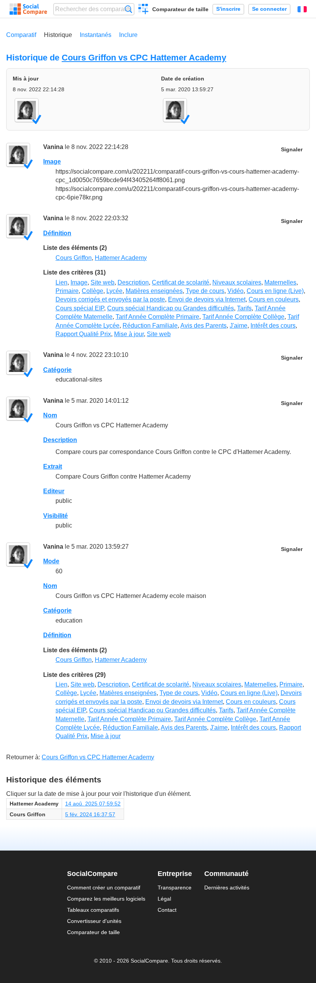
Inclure (128, 35)
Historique (58, 35)
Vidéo (235, 291)
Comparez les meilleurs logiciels (106, 899)
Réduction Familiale (150, 325)
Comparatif (21, 35)
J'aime (238, 325)
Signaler (292, 149)
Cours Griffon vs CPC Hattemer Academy (144, 57)
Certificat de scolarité (180, 282)
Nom (50, 415)
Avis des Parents (203, 325)
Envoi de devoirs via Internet (206, 299)
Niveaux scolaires (236, 282)
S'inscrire (228, 9)
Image (52, 161)
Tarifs (244, 308)
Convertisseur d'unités (94, 921)
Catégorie (57, 370)
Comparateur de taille (180, 9)
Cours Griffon (73, 258)
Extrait (52, 466)
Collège (92, 291)
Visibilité (55, 515)
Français (302, 9)
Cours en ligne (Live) (275, 291)
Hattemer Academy (121, 258)
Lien (61, 282)
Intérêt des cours (273, 325)
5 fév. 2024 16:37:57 (90, 814)
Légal (164, 899)
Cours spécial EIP (79, 308)
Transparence (175, 887)
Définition (57, 233)
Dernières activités (226, 887)
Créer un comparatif (143, 10)
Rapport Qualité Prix (83, 334)
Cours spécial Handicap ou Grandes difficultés (170, 308)
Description (133, 282)
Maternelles (280, 282)
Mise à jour (129, 334)
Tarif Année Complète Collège (243, 316)
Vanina (53, 147)
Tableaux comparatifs (93, 910)
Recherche (128, 9)
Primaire (67, 291)
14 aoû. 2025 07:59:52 (93, 803)
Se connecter (269, 9)
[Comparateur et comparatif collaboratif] (28, 9)
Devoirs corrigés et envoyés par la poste (110, 299)
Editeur (53, 491)
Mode (51, 561)
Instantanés (95, 35)
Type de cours (205, 291)
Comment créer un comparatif (103, 887)
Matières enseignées (154, 291)
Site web (102, 282)
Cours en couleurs (274, 299)
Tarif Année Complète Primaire (157, 316)
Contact (167, 910)
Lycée (114, 291)
